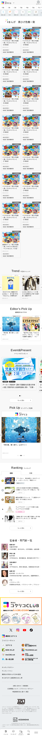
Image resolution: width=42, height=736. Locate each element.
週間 (11, 473)
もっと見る (21, 528)
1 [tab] (17, 455)
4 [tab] (22, 455)
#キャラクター (6, 50)
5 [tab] (24, 455)
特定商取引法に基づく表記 (21, 692)
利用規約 (25, 686)
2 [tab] (19, 455)
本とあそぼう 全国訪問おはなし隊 (12, 678)
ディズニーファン (7, 671)
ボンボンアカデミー (8, 667)
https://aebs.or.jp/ (7, 713)
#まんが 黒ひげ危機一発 (8, 52)
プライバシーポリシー (27, 689)
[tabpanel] (21, 435)
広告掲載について (13, 689)
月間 (30, 473)
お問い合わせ (17, 686)
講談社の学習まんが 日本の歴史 (11, 674)
